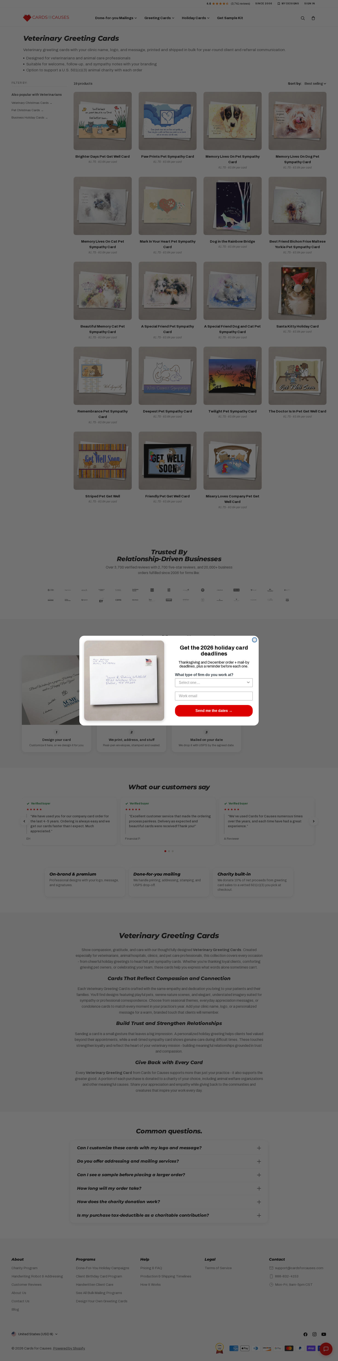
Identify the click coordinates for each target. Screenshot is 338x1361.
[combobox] (212, 683)
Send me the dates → (213, 711)
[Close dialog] (254, 640)
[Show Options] (248, 683)
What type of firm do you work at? (204, 675)
